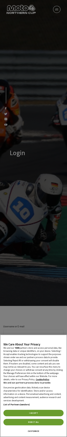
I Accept (33, 413)
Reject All (33, 422)
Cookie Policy (42, 379)
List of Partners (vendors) (16, 404)
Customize (33, 431)
